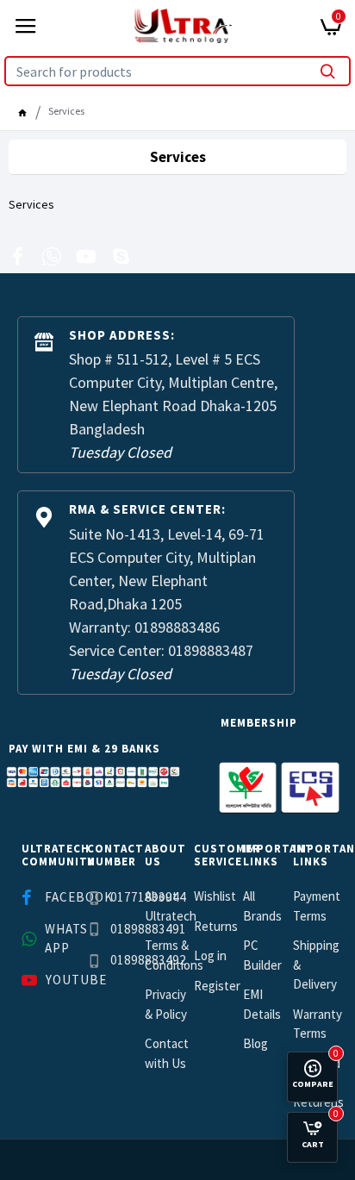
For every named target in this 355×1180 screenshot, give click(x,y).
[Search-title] (327, 71)
